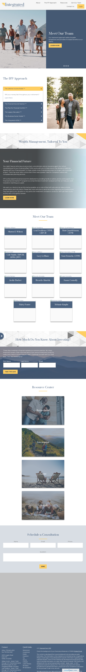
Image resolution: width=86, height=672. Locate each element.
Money (25, 660)
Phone (70, 541)
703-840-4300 (10, 650)
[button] (38, 2)
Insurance (25, 656)
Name (16, 541)
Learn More (9, 98)
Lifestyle (25, 662)
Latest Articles (27, 664)
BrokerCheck (78, 651)
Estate (25, 654)
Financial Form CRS (45, 648)
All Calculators (27, 667)
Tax (24, 658)
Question (43, 552)
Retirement (26, 650)
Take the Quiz (10, 372)
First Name (7, 361)
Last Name (25, 361)
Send (43, 566)
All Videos (25, 665)
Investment (26, 652)
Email (41, 361)
